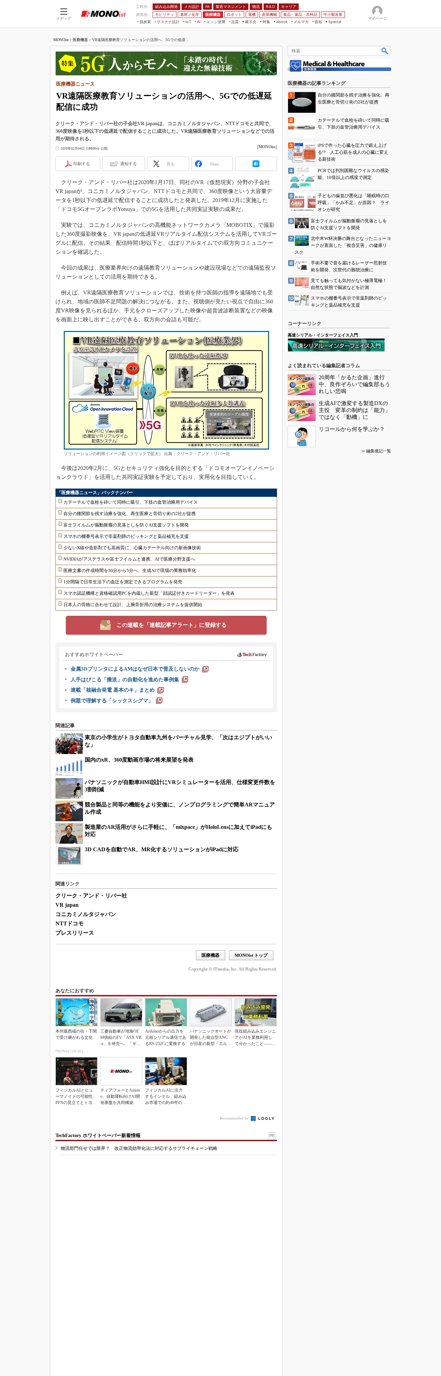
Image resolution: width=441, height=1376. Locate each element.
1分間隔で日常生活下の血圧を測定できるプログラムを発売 (122, 581)
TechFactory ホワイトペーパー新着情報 (98, 1135)
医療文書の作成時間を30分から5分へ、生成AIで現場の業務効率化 (129, 570)
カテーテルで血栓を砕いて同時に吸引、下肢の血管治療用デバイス (130, 502)
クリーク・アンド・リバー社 (91, 895)
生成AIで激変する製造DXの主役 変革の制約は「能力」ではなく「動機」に (354, 410)
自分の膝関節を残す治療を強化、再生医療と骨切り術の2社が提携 (129, 513)
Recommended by (235, 1118)
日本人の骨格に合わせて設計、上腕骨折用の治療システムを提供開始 (132, 604)
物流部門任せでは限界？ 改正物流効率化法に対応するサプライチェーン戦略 (139, 1148)
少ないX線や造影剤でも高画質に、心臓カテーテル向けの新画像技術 (132, 547)
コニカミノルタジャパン (85, 914)
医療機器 (80, 40)
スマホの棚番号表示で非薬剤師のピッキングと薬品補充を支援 (126, 536)
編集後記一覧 (378, 451)
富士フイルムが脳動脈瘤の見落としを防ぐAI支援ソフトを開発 (126, 525)
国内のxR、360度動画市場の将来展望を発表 (139, 760)
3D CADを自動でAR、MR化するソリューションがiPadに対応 (161, 849)
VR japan (67, 905)
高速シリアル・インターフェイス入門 (323, 335)
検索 (385, 51)
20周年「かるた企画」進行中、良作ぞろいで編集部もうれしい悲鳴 (354, 384)
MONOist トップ (251, 955)
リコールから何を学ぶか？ (352, 429)
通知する (128, 163)
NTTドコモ (69, 923)
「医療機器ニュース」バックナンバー (95, 492)
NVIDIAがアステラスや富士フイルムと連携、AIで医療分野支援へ (129, 559)
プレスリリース (74, 933)
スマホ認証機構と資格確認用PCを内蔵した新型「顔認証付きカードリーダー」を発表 (149, 593)
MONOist (61, 40)
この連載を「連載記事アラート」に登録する (171, 625)
